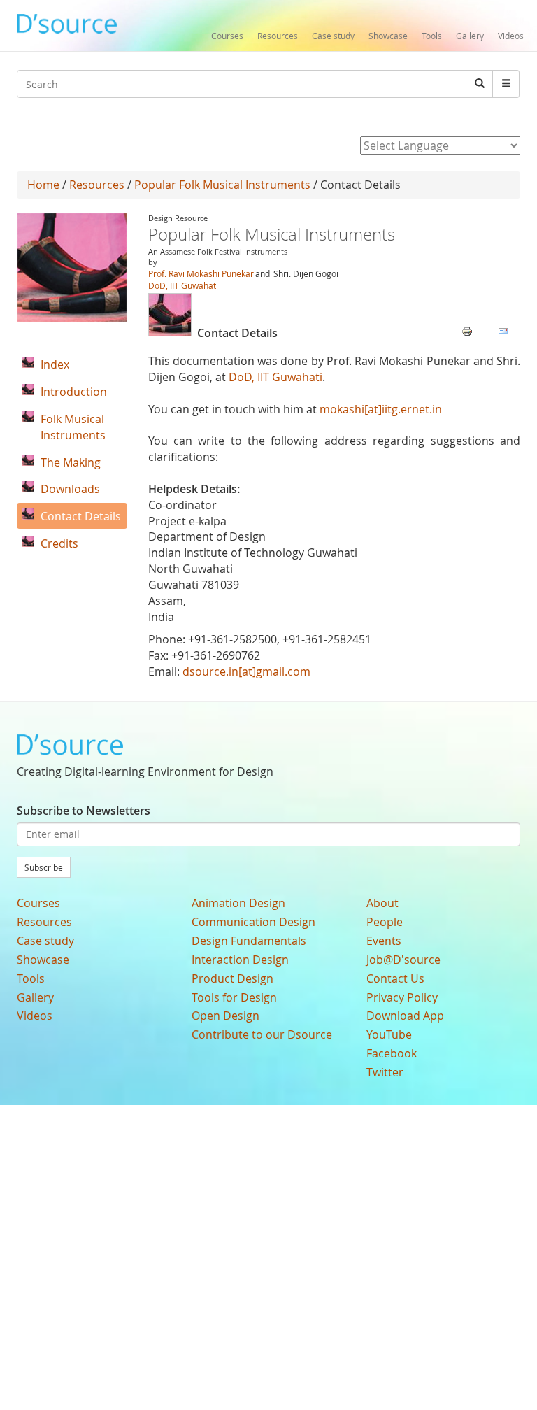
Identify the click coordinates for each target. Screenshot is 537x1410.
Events (383, 940)
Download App (405, 1015)
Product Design (232, 978)
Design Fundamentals (249, 940)
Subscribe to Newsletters (83, 810)
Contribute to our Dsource (262, 1034)
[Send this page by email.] (503, 330)
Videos (511, 35)
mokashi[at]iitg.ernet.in (381, 409)
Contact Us (395, 978)
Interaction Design (240, 959)
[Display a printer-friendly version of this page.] (467, 330)
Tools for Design (234, 997)
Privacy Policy (402, 997)
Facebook (391, 1053)
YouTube (389, 1034)
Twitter (384, 1072)
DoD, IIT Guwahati (183, 285)
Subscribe (43, 867)
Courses (227, 35)
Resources (277, 35)
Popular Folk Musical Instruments (222, 184)
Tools (432, 35)
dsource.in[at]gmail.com (246, 671)
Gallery (470, 35)
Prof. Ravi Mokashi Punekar (201, 273)
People (384, 922)
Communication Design (253, 922)
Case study (333, 35)
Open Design (225, 1015)
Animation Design (238, 903)
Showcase (388, 35)
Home (43, 184)
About (382, 903)
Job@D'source (403, 959)
